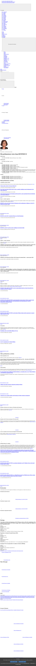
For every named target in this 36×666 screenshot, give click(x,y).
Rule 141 (11, 434)
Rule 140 (31, 421)
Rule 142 (4, 329)
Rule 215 (12, 201)
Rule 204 (29, 184)
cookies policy (32, 663)
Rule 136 (14, 286)
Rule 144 (20, 286)
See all (1, 197)
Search (1, 70)
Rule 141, (34, 421)
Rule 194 (20, 357)
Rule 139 (17, 286)
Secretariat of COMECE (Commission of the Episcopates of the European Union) (11, 550)
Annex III (1, 422)
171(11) (33, 184)
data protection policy (26, 663)
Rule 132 (11, 286)
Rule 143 (31, 448)
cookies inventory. (18, 664)
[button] (19, 96)
